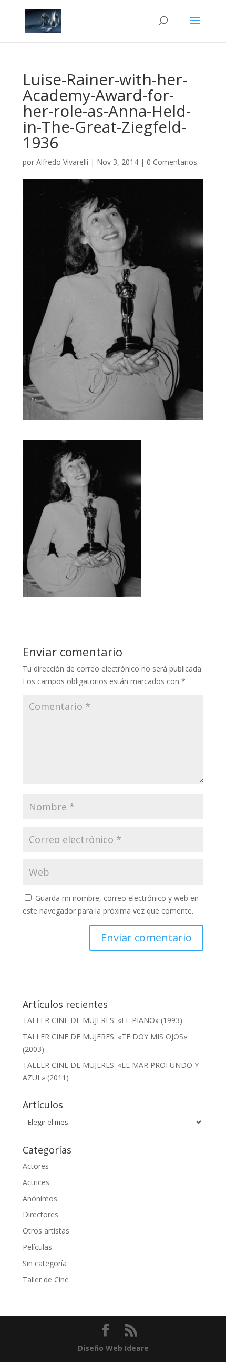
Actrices (36, 1182)
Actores (36, 1166)
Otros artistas (46, 1231)
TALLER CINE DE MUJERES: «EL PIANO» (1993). (103, 1020)
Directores (40, 1214)
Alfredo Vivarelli (62, 162)
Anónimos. (41, 1199)
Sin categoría (45, 1263)
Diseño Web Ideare (113, 1348)
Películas (37, 1247)
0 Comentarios (172, 162)
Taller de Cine (46, 1280)
